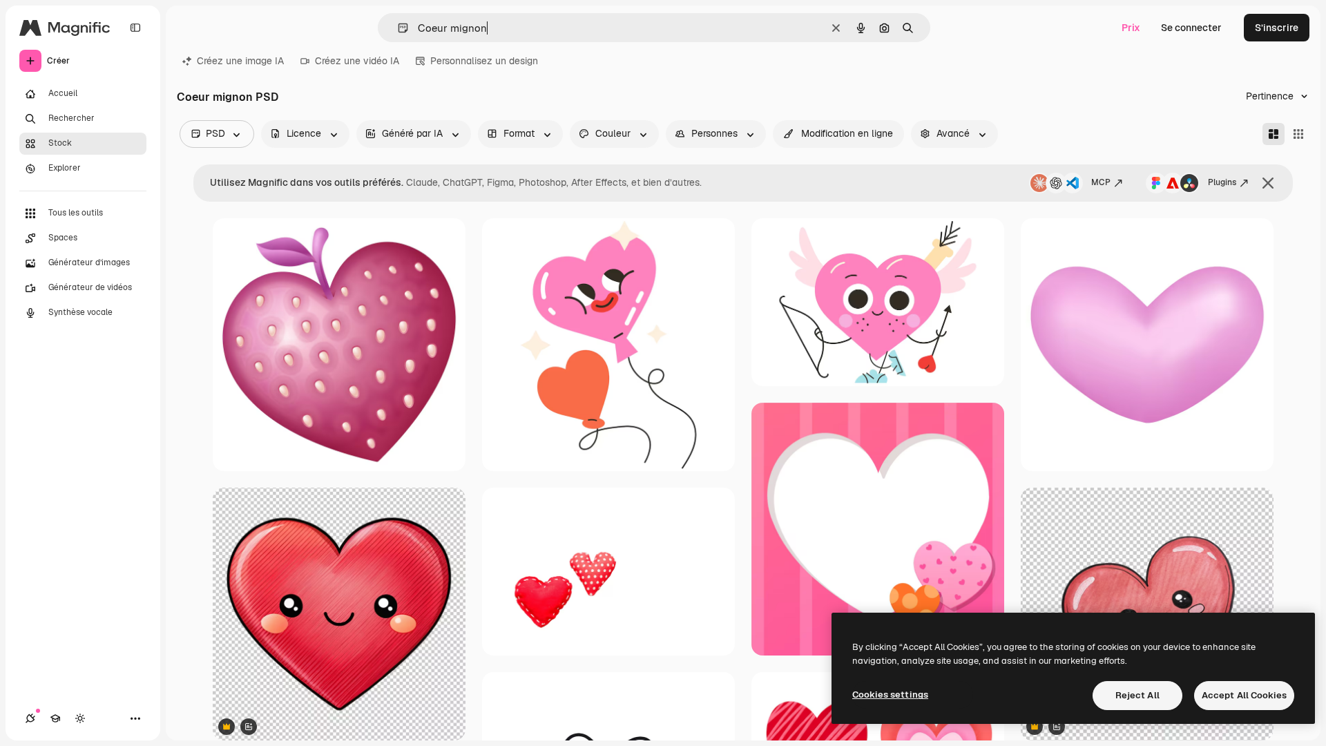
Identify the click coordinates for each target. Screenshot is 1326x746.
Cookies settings (890, 694)
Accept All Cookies (1244, 695)
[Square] (1298, 134)
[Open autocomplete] (397, 28)
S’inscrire (1276, 27)
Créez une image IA (240, 61)
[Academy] (55, 718)
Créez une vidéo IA (357, 61)
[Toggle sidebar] (135, 28)
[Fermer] (1268, 183)
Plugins (1222, 182)
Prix (1131, 27)
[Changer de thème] (80, 718)
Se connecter (1191, 27)
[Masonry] (1273, 134)
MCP (1101, 182)
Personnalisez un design (484, 61)
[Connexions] (30, 718)
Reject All (1137, 695)
